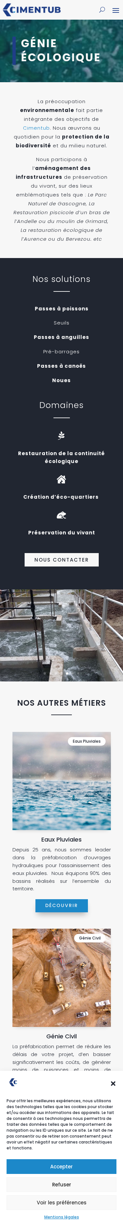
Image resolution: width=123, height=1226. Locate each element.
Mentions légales (61, 1217)
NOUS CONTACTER (61, 559)
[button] (113, 1083)
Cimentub (36, 127)
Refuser (61, 1184)
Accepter (61, 1166)
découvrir (61, 905)
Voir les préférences (62, 1202)
